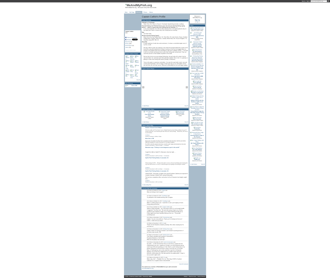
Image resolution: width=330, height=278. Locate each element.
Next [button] (187, 87)
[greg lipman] (132, 62)
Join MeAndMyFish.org (147, 268)
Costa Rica (197, 129)
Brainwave (199, 130)
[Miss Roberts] (137, 62)
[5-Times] (137, 76)
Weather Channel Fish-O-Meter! (153, 127)
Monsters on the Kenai (197, 92)
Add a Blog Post (147, 184)
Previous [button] (143, 87)
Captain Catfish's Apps (130, 50)
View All (138, 80)
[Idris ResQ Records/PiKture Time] (132, 57)
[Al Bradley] (132, 67)
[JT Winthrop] (128, 57)
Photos (127, 43)
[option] (165, 87)
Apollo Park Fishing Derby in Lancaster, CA (156, 157)
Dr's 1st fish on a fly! (197, 124)
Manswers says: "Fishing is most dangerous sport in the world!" (162, 147)
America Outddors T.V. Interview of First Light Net (197, 68)
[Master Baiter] (128, 62)
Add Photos (146, 106)
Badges (186, 276)
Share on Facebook (132, 37)
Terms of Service (201, 276)
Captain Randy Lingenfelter (198, 39)
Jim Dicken (199, 93)
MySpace (129, 39)
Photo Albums (128, 45)
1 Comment (166, 145)
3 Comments (166, 155)
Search (328, 1)
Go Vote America (197, 51)
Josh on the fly (197, 87)
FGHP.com (197, 159)
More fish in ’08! (149, 138)
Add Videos (146, 122)
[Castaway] (132, 71)
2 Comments (166, 169)
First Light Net (197, 82)
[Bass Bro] (128, 76)
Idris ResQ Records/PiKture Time (197, 53)
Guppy (163, 190)
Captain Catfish (151, 118)
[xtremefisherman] (132, 76)
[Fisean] (137, 67)
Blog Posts (127, 41)
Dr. (163, 223)
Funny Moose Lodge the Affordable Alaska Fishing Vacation (197, 113)
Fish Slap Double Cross (197, 29)
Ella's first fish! (180, 113)
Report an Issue (192, 276)
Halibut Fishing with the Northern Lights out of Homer (197, 102)
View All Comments (183, 264)
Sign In (308, 1)
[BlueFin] (137, 57)
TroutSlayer (164, 195)
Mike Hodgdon (199, 61)
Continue (147, 135)
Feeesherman (166, 217)
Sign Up (304, 1)
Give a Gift (134, 85)
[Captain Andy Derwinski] (128, 67)
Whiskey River (166, 229)
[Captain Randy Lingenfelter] (137, 71)
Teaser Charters (197, 154)
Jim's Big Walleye (197, 149)
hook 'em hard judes (168, 242)
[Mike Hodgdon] (128, 71)
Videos (127, 47)
